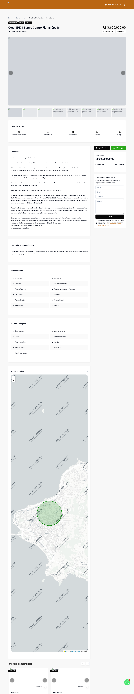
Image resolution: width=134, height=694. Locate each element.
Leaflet (67, 651)
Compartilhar (109, 31)
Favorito (121, 31)
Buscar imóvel (20, 18)
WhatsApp (119, 148)
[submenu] (124, 4)
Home (10, 18)
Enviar (110, 216)
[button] (11, 73)
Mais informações (18, 324)
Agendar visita (103, 148)
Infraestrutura (17, 271)
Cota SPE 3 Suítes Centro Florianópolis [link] (41, 18)
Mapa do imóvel (17, 371)
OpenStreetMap (75, 651)
